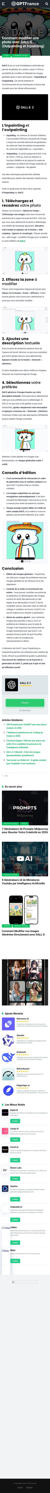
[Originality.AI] (5, 1212)
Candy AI (14, 1129)
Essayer (25, 703)
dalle (6, 776)
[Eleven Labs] (5, 1172)
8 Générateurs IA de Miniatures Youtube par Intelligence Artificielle (23, 881)
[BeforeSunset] (8, 1079)
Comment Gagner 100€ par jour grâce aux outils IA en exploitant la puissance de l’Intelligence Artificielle (25, 744)
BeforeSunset (23, 1069)
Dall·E (22, 241)
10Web (13, 1227)
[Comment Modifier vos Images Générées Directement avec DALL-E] (25, 910)
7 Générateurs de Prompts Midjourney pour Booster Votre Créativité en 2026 (25, 830)
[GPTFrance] (25, 3)
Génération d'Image (21, 56)
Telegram (29, 1487)
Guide (6, 56)
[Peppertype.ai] (8, 1096)
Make (13, 1250)
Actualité (7, 926)
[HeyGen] (5, 1191)
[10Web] (6, 1228)
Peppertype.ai (23, 1085)
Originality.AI (16, 1207)
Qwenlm (20, 1035)
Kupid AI (14, 1110)
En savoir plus (25, 710)
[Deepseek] (8, 1063)
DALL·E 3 (25, 683)
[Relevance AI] (8, 1029)
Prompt (24, 823)
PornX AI (14, 1147)
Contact (20, 1487)
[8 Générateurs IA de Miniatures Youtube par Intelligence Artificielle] (25, 859)
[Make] (6, 1251)
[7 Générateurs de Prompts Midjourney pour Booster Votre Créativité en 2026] (25, 808)
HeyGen (14, 1186)
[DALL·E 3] (10, 694)
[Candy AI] (5, 1133)
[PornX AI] (5, 1152)
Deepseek (21, 1052)
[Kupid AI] (5, 1115)
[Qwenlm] (8, 1046)
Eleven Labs (15, 1168)
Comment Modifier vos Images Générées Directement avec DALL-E (23, 932)
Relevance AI (23, 1019)
